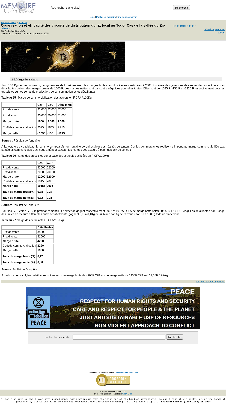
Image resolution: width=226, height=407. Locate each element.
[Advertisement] (113, 354)
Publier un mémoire (106, 17)
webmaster (127, 394)
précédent (209, 29)
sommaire (220, 29)
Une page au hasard (127, 17)
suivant (221, 32)
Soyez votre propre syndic (126, 372)
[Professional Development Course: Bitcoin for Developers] (63, 71)
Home (92, 17)
